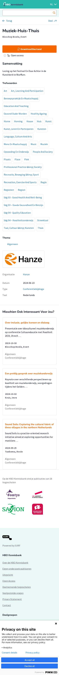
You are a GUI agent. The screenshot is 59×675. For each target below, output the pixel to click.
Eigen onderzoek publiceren (16, 568)
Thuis (40, 227)
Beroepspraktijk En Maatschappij (21, 98)
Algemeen (10, 354)
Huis (39, 121)
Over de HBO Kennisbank (15, 562)
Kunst (48, 121)
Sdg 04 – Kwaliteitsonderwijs (18, 220)
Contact (6, 605)
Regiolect (9, 189)
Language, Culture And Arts (18, 136)
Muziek (44, 144)
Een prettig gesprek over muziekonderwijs (28, 373)
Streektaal (42, 220)
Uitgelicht (7, 574)
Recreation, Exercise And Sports (20, 182)
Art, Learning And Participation (27, 90)
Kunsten (41, 128)
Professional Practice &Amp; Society (23, 166)
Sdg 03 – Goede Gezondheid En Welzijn (23, 205)
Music (33, 144)
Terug (9, 20)
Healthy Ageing (39, 113)
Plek (26, 159)
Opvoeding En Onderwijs (16, 151)
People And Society (43, 151)
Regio (44, 182)
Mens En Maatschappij (15, 144)
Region (21, 189)
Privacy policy (32, 652)
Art (5, 90)
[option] (29, 502)
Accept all (29, 660)
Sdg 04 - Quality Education (17, 212)
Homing (18, 121)
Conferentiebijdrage (33, 289)
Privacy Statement (12, 599)
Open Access (8, 580)
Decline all (29, 666)
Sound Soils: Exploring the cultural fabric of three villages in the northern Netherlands (29, 426)
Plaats (7, 159)
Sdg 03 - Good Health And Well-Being (23, 197)
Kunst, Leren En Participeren (18, 128)
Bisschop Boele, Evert (14, 36)
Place (17, 159)
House (29, 121)
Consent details (9, 652)
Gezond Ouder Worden (15, 113)
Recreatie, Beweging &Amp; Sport (21, 174)
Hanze (26, 274)
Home (7, 121)
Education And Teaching (16, 106)
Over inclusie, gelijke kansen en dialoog (27, 322)
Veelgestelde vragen (12, 593)
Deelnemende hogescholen (16, 586)
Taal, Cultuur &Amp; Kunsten (19, 227)
